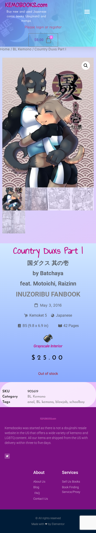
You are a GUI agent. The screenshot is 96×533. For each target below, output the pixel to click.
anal (30, 402)
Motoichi (44, 283)
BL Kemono (22, 49)
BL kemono (45, 402)
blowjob (61, 402)
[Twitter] (7, 456)
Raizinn (67, 283)
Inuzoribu (32, 294)
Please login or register (43, 27)
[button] (87, 11)
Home (5, 49)
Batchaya (51, 273)
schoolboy (77, 402)
